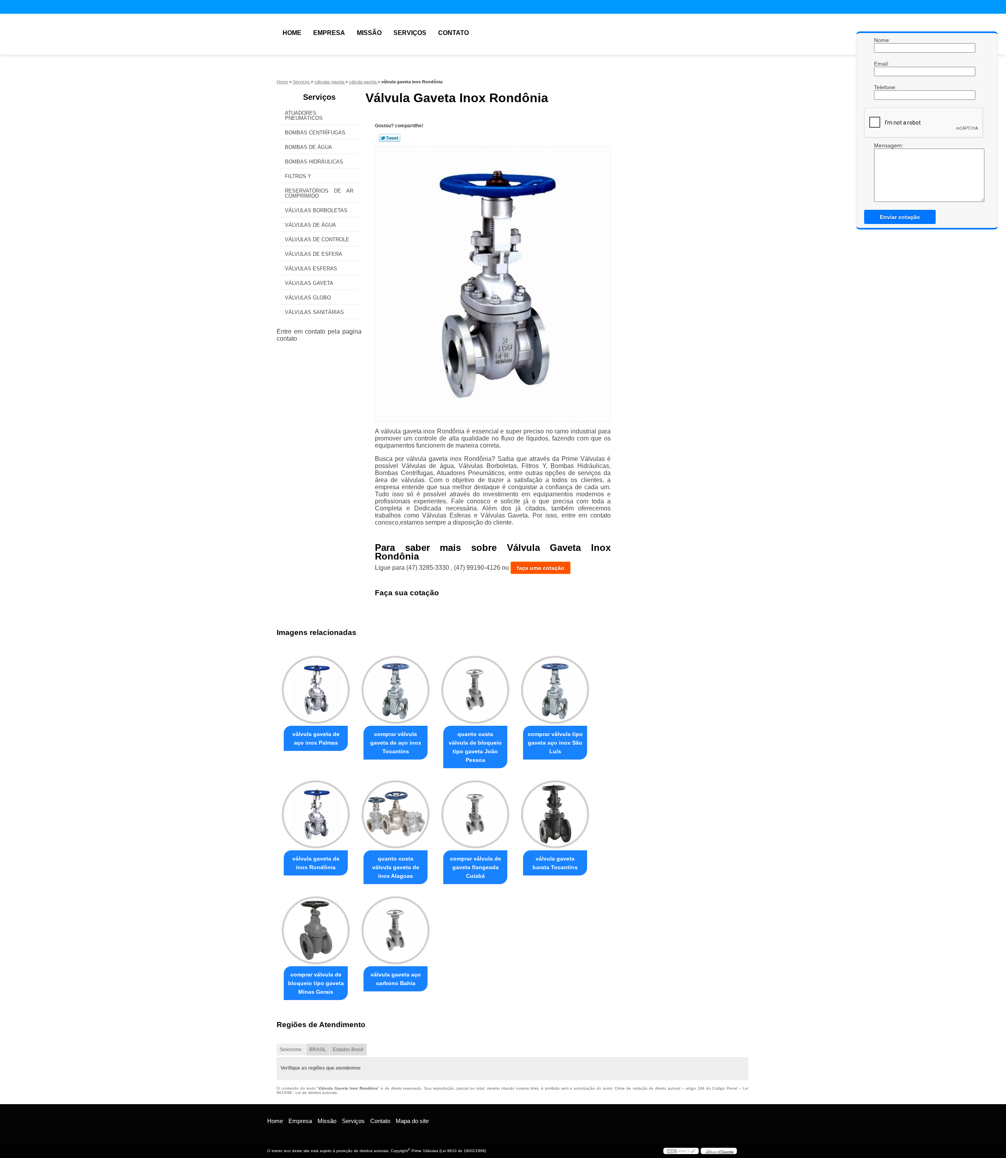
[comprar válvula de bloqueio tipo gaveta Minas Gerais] (316, 930)
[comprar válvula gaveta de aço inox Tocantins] (396, 690)
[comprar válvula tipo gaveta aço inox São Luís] (555, 690)
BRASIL (317, 1049)
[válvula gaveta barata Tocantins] (555, 814)
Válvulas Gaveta (309, 283)
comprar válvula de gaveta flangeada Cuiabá (475, 867)
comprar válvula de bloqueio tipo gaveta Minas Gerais (316, 983)
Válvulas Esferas (311, 269)
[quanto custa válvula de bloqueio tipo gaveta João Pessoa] (475, 690)
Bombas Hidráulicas (314, 162)
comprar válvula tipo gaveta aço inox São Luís (555, 742)
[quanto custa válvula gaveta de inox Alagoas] (396, 814)
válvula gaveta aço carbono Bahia (396, 978)
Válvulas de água (310, 225)
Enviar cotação (900, 217)
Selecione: (291, 1049)
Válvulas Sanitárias (314, 312)
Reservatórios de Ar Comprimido (319, 193)
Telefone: (882, 87)
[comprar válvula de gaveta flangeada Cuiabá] (475, 814)
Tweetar (389, 138)
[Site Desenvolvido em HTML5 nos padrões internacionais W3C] (681, 1151)
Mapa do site (412, 1121)
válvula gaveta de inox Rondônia (316, 862)
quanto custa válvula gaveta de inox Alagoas (395, 867)
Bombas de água (308, 147)
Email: (882, 64)
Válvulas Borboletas (316, 210)
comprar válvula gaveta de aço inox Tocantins (395, 742)
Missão (369, 32)
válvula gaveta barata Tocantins (555, 862)
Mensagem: (882, 145)
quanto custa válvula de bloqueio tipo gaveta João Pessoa (475, 747)
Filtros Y (298, 176)
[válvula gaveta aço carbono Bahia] (396, 930)
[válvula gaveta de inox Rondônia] (316, 814)
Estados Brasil (348, 1049)
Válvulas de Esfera (313, 254)
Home (292, 32)
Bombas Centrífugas (315, 133)
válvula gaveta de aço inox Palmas (316, 738)
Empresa (329, 32)
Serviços (409, 32)
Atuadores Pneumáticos (304, 115)
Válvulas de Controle (317, 239)
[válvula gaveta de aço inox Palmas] (316, 690)
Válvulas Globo (308, 298)
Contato (453, 32)
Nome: (882, 40)
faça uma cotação (540, 568)
